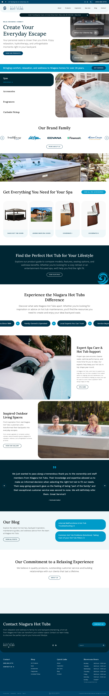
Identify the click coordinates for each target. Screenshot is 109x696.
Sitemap (19, 693)
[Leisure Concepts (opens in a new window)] (74, 138)
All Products (34, 663)
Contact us (7, 667)
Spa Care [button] (87, 8)
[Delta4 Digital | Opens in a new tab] (54, 693)
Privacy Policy (6, 693)
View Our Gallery (12, 446)
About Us (78, 58)
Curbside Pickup (35, 674)
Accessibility (13, 693)
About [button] (59, 8)
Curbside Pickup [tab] (11, 112)
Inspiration (78, 8)
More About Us (54, 146)
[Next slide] (57, 329)
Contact (103, 8)
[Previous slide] (51, 329)
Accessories (34, 668)
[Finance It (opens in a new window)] (54, 138)
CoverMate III (93, 233)
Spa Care (82, 387)
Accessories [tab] (9, 91)
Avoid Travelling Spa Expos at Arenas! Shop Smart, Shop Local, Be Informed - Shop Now (54, 15)
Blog (95, 8)
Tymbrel (104, 693)
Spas (32, 666)
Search (24, 693)
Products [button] (68, 8)
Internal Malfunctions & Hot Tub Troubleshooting (72, 524)
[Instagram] (85, 2)
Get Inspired (98, 68)
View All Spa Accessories (93, 192)
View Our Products (13, 53)
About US (54, 577)
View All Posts (11, 539)
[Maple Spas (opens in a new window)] (94, 138)
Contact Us (98, 624)
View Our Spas (54, 274)
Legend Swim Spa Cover (41, 233)
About (58, 663)
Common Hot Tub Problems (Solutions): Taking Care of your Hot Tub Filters (78, 536)
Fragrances (34, 671)
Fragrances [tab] (8, 101)
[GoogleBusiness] (87, 2)
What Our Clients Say (83, 33)
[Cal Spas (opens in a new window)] (14, 138)
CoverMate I (67, 233)
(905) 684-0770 (8, 663)
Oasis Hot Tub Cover (15, 233)
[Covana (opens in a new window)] (34, 138)
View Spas (7, 82)
